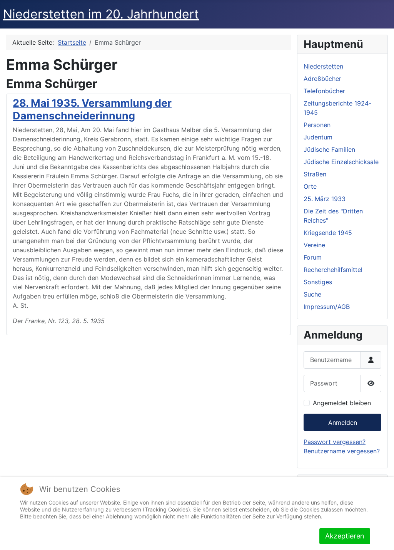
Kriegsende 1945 (328, 232)
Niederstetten (323, 66)
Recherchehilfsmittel (333, 269)
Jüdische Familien (329, 149)
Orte (310, 186)
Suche (312, 294)
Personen (317, 125)
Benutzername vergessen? (342, 451)
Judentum (318, 137)
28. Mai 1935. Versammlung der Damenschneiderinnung (92, 109)
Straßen (315, 174)
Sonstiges (318, 282)
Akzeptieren (344, 536)
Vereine (314, 245)
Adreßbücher (322, 78)
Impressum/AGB (327, 306)
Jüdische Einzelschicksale (341, 162)
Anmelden (342, 422)
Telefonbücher (324, 91)
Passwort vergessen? (335, 442)
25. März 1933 (325, 199)
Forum (313, 257)
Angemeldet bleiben (342, 403)
